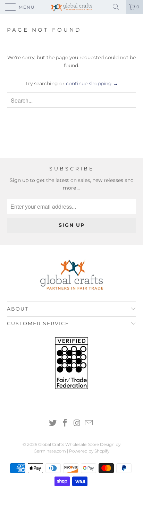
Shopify (101, 451)
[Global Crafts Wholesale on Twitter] (53, 423)
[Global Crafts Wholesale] (71, 7)
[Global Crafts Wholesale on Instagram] (77, 423)
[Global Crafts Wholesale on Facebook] (65, 423)
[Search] (118, 7)
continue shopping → (92, 83)
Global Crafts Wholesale (62, 444)
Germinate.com (50, 451)
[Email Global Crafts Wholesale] (89, 423)
